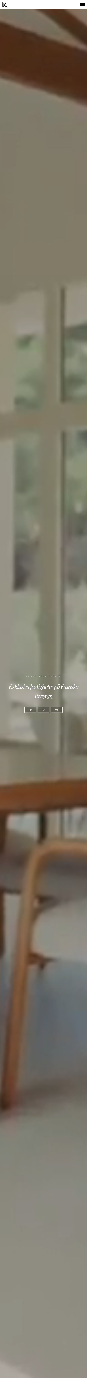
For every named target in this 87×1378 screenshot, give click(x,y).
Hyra (43, 710)
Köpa (30, 710)
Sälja (56, 710)
